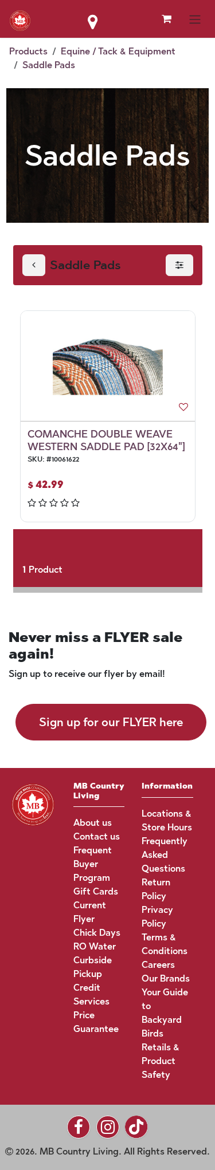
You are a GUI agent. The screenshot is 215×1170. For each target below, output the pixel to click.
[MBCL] (33, 803)
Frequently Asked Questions (164, 855)
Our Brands (166, 978)
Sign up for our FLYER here (111, 722)
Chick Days (96, 932)
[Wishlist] (183, 407)
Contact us (96, 836)
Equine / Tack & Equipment (118, 51)
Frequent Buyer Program (92, 864)
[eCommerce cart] (166, 18)
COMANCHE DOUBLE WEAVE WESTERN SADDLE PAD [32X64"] (106, 440)
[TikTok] (136, 1127)
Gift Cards (95, 891)
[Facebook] (78, 1127)
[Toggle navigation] (194, 18)
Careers (158, 964)
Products (28, 51)
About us (92, 822)
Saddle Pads (48, 65)
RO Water (94, 946)
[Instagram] (107, 1127)
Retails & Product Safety (160, 1061)
